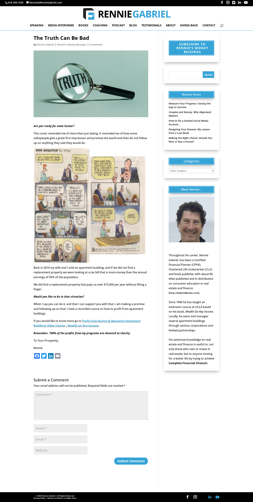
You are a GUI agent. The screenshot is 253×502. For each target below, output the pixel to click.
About (171, 25)
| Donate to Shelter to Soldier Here (61, 498)
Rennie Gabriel (45, 44)
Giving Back (189, 25)
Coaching (100, 25)
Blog (133, 25)
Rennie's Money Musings (71, 44)
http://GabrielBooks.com (184, 293)
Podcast (118, 25)
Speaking (37, 25)
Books (83, 25)
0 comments (95, 44)
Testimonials (151, 25)
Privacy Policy (39, 498)
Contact (208, 25)
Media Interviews (61, 25)
